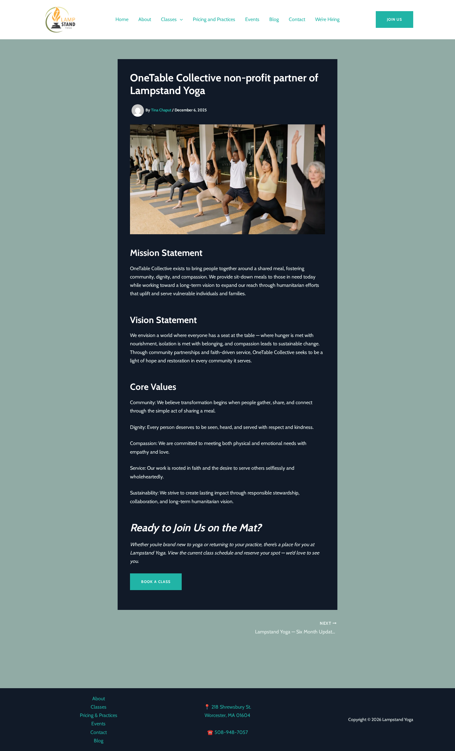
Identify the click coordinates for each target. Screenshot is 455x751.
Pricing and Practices (214, 19)
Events (252, 19)
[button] (180, 19)
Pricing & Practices (98, 715)
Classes (169, 19)
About (144, 19)
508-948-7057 (231, 732)
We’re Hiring (327, 19)
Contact (297, 19)
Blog (274, 19)
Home (121, 19)
